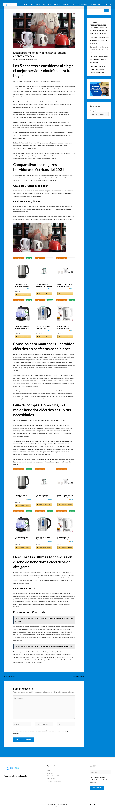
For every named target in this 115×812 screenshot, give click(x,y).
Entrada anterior (10, 676)
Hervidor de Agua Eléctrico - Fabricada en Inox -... (44, 285)
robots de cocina (69, 4)
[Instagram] (98, 804)
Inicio (48, 770)
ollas (56, 4)
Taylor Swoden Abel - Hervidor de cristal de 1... (22, 327)
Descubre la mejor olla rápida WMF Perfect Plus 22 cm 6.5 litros (99, 50)
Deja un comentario (19, 59)
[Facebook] (91, 804)
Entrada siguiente (78, 676)
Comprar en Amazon (23, 294)
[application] (28, 4)
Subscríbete (97, 787)
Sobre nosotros (96, 4)
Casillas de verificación (98, 777)
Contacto (107, 4)
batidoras (23, 4)
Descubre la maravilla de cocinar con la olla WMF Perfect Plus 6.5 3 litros (97, 69)
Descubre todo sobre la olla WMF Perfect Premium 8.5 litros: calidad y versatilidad (98, 30)
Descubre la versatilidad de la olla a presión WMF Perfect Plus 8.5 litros (99, 59)
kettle (28, 59)
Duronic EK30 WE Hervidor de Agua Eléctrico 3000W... (63, 327)
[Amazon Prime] (28, 288)
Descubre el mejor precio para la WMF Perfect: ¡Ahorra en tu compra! (99, 40)
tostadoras (82, 4)
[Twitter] (94, 804)
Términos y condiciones (54, 781)
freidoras (34, 4)
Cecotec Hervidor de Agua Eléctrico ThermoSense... (43, 327)
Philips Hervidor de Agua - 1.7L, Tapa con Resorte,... (22, 285)
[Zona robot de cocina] (10, 4)
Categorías (93, 111)
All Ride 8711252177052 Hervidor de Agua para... (65, 285)
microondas (47, 4)
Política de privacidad (53, 776)
